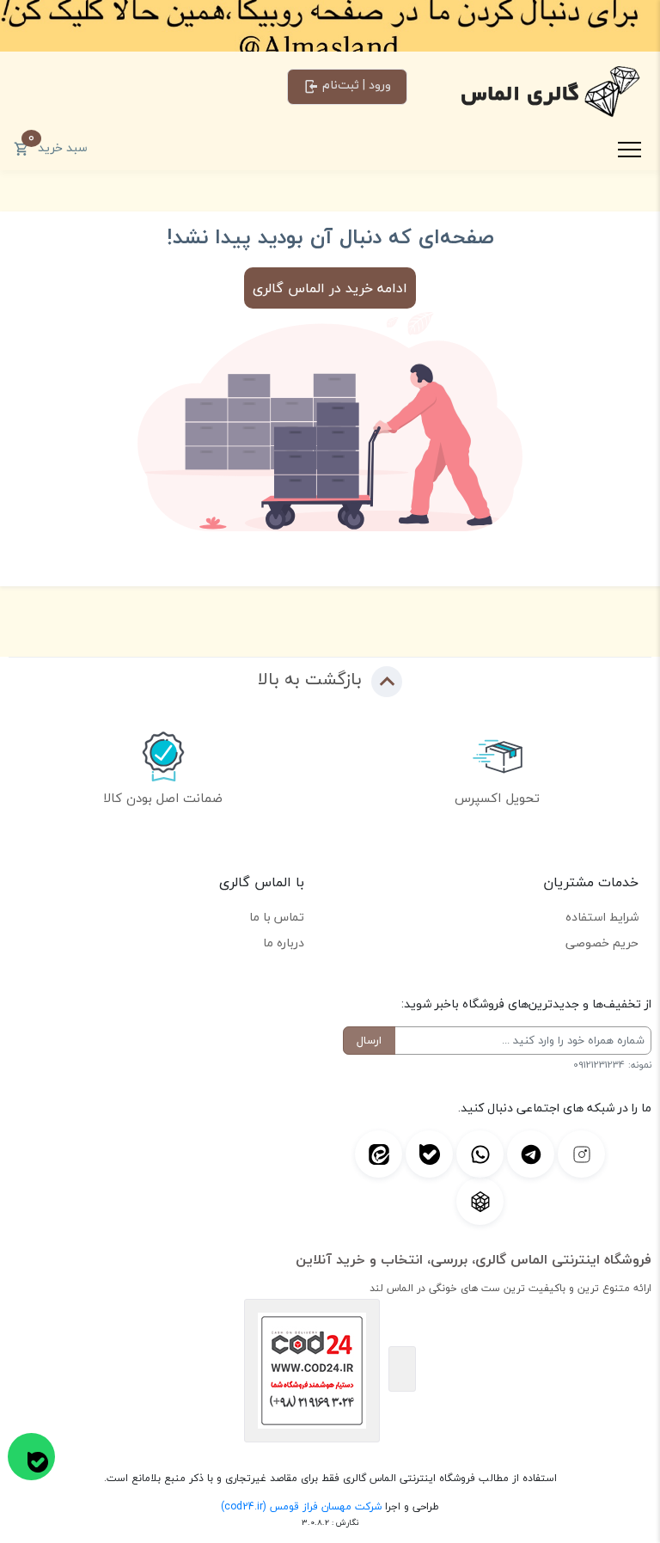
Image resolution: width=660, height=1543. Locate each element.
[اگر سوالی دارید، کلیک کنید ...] (31, 1456)
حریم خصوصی (602, 942)
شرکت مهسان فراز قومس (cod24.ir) (301, 1506)
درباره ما (283, 942)
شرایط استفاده (602, 917)
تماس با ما (276, 917)
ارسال (369, 1040)
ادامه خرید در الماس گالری (330, 288)
